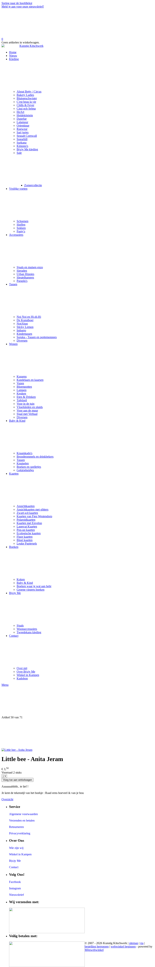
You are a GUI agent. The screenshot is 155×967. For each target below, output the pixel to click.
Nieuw (13, 55)
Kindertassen (24, 333)
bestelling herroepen (97, 946)
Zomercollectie (33, 185)
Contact (13, 635)
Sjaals (20, 625)
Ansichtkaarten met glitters (32, 509)
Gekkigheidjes (25, 470)
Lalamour (22, 122)
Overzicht (7, 799)
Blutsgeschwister (27, 98)
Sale (19, 152)
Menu (5, 684)
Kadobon (22, 678)
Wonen (13, 344)
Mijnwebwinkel (94, 950)
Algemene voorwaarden (23, 814)
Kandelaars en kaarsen (30, 379)
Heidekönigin (25, 115)
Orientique (23, 125)
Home (12, 52)
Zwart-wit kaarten (27, 512)
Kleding (14, 59)
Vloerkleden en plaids (30, 407)
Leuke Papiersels (27, 543)
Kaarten (14, 473)
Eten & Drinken (26, 396)
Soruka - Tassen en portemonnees (37, 337)
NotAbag (22, 323)
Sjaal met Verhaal (27, 413)
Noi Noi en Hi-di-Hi (29, 316)
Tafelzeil (22, 400)
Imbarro (21, 330)
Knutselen (23, 463)
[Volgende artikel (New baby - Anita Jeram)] (77, 733)
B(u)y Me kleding (27, 149)
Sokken (21, 228)
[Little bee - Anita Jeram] (17, 749)
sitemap (133, 943)
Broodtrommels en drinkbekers (35, 456)
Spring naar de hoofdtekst (17, 3)
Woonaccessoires (27, 628)
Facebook (15, 881)
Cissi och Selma (26, 108)
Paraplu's (22, 280)
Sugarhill (22, 139)
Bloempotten (24, 386)
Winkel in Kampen (28, 675)
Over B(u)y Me (26, 671)
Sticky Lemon (25, 327)
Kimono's (22, 146)
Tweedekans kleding (29, 632)
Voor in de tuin (25, 403)
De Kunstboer (25, 320)
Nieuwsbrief (16, 894)
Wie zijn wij (16, 847)
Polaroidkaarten (26, 519)
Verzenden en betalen (22, 820)
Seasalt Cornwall (27, 135)
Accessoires (16, 234)
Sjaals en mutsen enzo (30, 267)
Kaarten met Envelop (29, 523)
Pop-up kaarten (26, 529)
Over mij (22, 668)
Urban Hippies (25, 274)
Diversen (22, 340)
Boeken (13, 546)
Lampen (21, 390)
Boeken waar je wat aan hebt (34, 586)
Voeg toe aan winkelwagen (17, 779)
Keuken (21, 393)
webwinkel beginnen (123, 946)
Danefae (22, 118)
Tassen (13, 284)
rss (141, 943)
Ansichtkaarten (26, 506)
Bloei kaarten (25, 540)
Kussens (22, 376)
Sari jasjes (23, 132)
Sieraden (22, 270)
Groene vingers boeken (30, 589)
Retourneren (16, 827)
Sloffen (21, 224)
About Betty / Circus (29, 91)
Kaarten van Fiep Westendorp (34, 516)
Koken (21, 579)
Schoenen (22, 221)
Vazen (20, 383)
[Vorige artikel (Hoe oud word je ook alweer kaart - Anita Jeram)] (77, 701)
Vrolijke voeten (18, 188)
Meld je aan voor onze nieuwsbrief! (23, 6)
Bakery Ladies (25, 95)
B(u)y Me (15, 593)
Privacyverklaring (19, 833)
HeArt (20, 112)
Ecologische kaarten (29, 533)
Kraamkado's (24, 453)
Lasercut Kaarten (27, 526)
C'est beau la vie (26, 101)
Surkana (21, 142)
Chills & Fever (25, 105)
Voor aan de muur (27, 410)
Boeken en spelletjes (29, 466)
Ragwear (22, 129)
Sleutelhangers (25, 277)
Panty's (21, 231)
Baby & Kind (17, 420)
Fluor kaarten (25, 536)
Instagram (15, 888)
